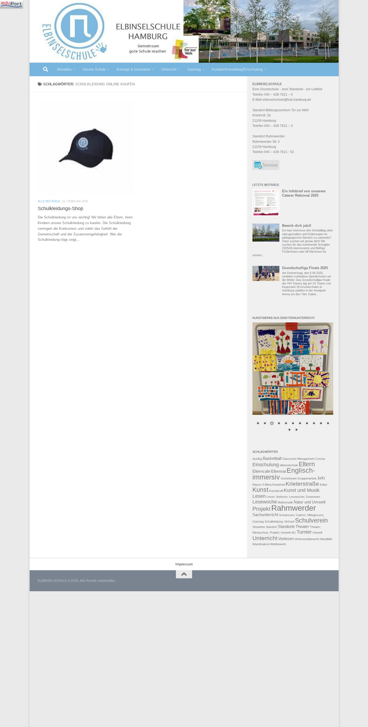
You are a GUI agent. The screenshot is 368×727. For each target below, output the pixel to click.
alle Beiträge (49, 201)
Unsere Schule (94, 69)
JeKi (321, 478)
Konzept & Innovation (133, 69)
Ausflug (257, 458)
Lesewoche (264, 502)
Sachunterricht (265, 515)
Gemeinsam (289, 478)
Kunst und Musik (302, 490)
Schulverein (311, 520)
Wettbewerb (278, 544)
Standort (271, 526)
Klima (268, 484)
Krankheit (278, 484)
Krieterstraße (302, 484)
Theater (302, 526)
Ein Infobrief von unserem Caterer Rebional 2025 (304, 193)
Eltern (307, 464)
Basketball (272, 458)
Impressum (184, 564)
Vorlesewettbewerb (306, 539)
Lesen (259, 496)
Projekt (261, 509)
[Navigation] (11, 4)
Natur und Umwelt (309, 502)
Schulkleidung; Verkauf (279, 521)
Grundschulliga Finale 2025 (305, 268)
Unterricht (168, 69)
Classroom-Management (298, 458)
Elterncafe (261, 471)
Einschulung (265, 464)
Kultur (323, 484)
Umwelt (317, 532)
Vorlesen (286, 539)
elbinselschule (289, 465)
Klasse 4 (258, 484)
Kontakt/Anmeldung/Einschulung (237, 69)
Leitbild (316, 89)
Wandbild (326, 539)
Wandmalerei (260, 544)
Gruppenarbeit (306, 478)
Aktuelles (64, 69)
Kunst (260, 489)
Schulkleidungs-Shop (60, 208)
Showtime (258, 526)
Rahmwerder (293, 507)
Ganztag (194, 69)
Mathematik (285, 502)
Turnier (304, 532)
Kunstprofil (276, 490)
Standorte (286, 526)
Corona (320, 458)
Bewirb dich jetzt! (296, 226)
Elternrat (278, 471)
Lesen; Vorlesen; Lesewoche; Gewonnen (293, 496)
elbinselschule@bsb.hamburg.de (287, 100)
